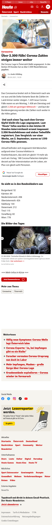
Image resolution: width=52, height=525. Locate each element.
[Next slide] (49, 238)
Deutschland (31, 441)
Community (28, 445)
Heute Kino (21, 463)
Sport (16, 12)
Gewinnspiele (27, 472)
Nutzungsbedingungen (31, 516)
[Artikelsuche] (37, 6)
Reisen (4, 480)
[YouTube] (26, 398)
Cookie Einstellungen (9, 520)
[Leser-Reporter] (32, 6)
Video (12, 480)
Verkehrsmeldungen (33, 476)
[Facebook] (2, 398)
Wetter (39, 445)
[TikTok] (20, 398)
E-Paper (8, 2)
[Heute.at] (7, 7)
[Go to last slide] (2, 238)
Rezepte (39, 472)
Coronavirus (14, 16)
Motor (47, 476)
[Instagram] (14, 398)
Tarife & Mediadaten (21, 512)
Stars (3, 459)
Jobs (31, 2)
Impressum (5, 512)
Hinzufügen (42, 174)
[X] (8, 398)
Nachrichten (7, 445)
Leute (11, 459)
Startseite (4, 16)
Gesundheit (6, 476)
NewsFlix (43, 2)
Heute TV (33, 463)
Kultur (19, 459)
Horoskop (37, 459)
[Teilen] (4, 84)
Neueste (44, 12)
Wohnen (17, 476)
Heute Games (7, 463)
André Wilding (16, 74)
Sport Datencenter (10, 472)
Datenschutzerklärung (10, 516)
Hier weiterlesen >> (17, 261)
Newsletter (6, 449)
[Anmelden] (42, 6)
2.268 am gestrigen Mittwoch (21, 107)
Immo (20, 2)
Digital (28, 459)
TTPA (34, 512)
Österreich (7, 12)
